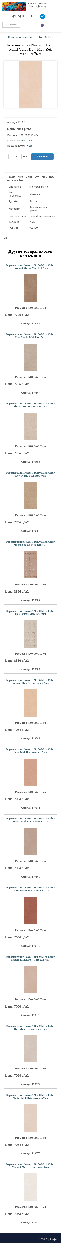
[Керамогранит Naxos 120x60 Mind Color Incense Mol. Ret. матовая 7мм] (30, 703)
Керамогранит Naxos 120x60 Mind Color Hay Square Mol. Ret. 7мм (30, 612)
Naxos (32, 37)
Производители (17, 37)
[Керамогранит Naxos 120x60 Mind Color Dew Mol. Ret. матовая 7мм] (30, 84)
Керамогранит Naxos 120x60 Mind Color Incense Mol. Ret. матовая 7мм (30, 682)
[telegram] (42, 16)
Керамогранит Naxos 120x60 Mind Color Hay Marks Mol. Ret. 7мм (30, 336)
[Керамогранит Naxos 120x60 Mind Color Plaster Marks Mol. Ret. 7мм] (30, 426)
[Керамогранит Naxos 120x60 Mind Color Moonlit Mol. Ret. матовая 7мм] (30, 1187)
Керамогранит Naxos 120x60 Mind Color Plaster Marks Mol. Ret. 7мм (30, 405)
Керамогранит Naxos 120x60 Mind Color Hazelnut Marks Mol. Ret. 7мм (30, 267)
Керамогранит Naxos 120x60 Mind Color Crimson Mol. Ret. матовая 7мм (30, 889)
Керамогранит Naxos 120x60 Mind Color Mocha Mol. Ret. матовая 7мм (30, 820)
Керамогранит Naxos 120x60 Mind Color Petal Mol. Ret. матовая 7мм (30, 751)
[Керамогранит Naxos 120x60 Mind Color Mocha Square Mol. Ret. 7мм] (30, 564)
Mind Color (45, 37)
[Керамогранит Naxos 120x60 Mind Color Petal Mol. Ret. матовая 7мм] (30, 772)
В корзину (42, 156)
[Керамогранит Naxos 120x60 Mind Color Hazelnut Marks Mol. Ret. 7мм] (30, 288)
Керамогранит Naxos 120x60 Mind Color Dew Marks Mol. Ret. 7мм (30, 474)
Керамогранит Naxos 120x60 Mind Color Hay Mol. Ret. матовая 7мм (30, 1027)
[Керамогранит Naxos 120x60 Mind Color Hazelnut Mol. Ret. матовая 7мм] (30, 979)
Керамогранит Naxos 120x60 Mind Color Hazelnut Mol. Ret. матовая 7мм (30, 958)
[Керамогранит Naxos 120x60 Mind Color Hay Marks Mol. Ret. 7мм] (30, 357)
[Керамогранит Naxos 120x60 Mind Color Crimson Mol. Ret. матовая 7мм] (30, 910)
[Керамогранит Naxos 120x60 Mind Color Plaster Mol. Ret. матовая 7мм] (30, 1118)
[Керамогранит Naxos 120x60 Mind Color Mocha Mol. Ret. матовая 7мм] (30, 841)
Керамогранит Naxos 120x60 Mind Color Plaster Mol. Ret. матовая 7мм (30, 1096)
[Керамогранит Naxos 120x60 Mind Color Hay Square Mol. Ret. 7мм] (30, 634)
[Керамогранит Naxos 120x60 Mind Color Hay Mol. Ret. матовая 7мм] (30, 1048)
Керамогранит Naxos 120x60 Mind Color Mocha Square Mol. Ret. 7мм (30, 543)
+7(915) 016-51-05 (23, 16)
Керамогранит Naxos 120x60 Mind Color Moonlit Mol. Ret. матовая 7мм (30, 1166)
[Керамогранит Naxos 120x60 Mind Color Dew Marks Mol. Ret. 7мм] (30, 495)
